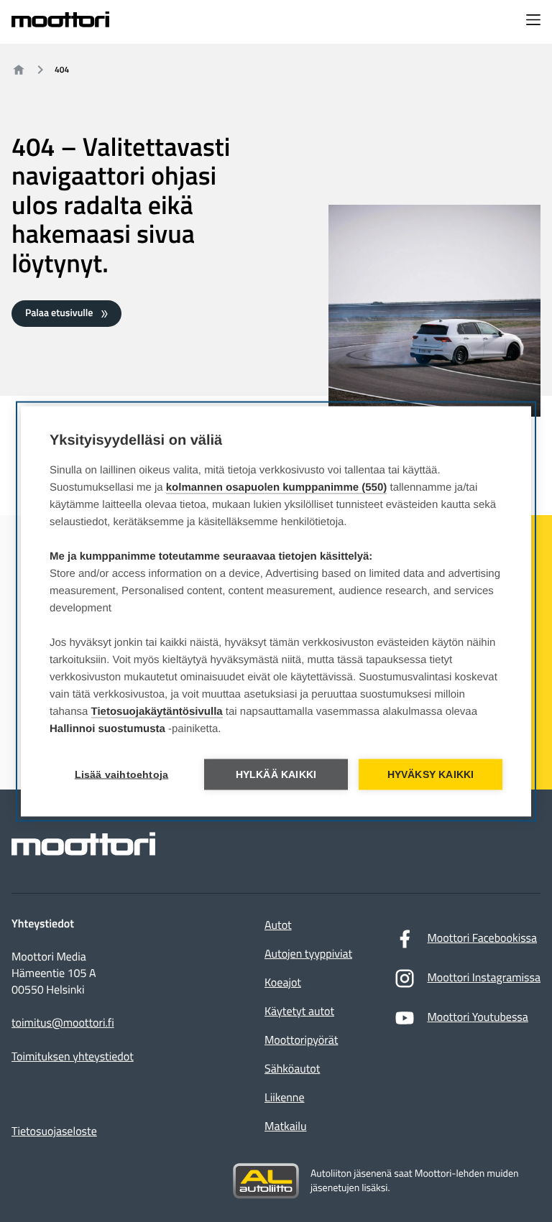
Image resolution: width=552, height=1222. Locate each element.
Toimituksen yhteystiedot (73, 1057)
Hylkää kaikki (276, 774)
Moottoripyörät (301, 1040)
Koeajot (282, 982)
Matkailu (285, 1126)
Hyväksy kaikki (430, 774)
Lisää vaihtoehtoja (122, 774)
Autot (278, 925)
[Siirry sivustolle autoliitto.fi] (266, 1181)
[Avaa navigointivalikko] (533, 21)
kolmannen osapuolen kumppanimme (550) (276, 487)
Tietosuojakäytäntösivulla (157, 711)
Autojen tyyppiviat (308, 954)
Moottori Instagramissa (483, 977)
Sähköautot (292, 1069)
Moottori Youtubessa (477, 1017)
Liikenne (284, 1097)
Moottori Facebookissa (482, 938)
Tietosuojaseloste (54, 1131)
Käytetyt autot (299, 1011)
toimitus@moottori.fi (63, 1023)
